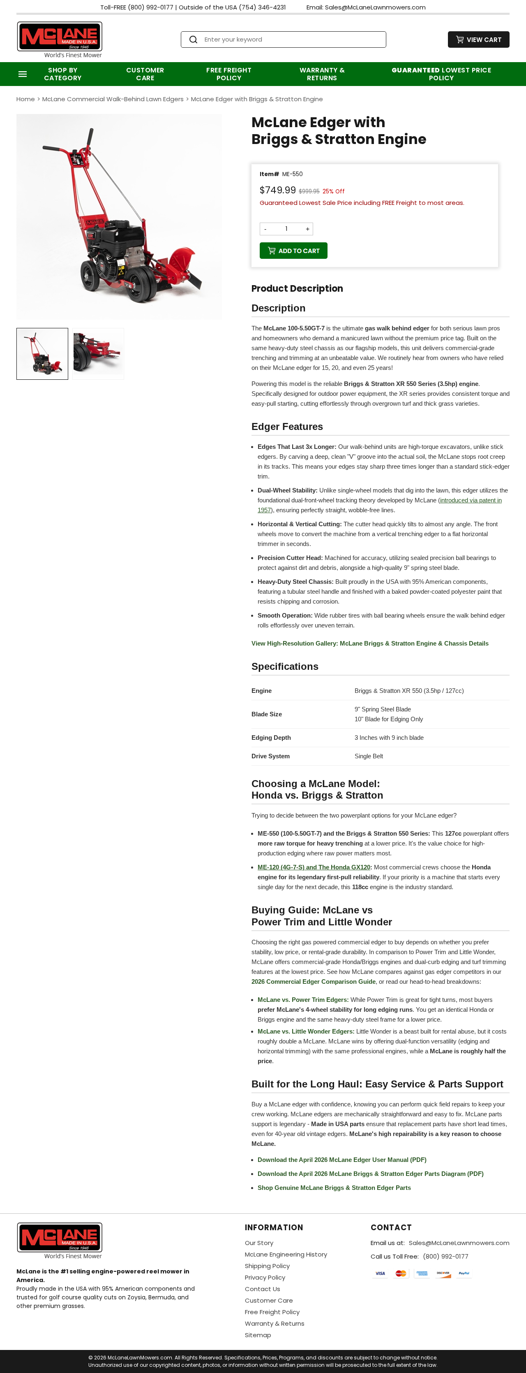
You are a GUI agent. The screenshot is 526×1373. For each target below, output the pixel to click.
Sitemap (258, 1335)
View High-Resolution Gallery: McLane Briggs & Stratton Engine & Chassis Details (370, 643)
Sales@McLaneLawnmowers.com (459, 1242)
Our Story (259, 1242)
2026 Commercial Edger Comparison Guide (313, 981)
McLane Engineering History (286, 1254)
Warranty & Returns (322, 74)
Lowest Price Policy (441, 74)
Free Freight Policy (228, 74)
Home (25, 99)
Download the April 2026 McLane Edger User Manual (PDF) (342, 1159)
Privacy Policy (265, 1277)
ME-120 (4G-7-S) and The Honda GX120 (314, 867)
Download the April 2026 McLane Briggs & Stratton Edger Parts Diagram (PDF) (371, 1173)
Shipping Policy (267, 1265)
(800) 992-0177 (445, 1256)
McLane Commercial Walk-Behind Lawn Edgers (113, 99)
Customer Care (145, 74)
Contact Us (262, 1289)
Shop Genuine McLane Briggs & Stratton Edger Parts (334, 1187)
